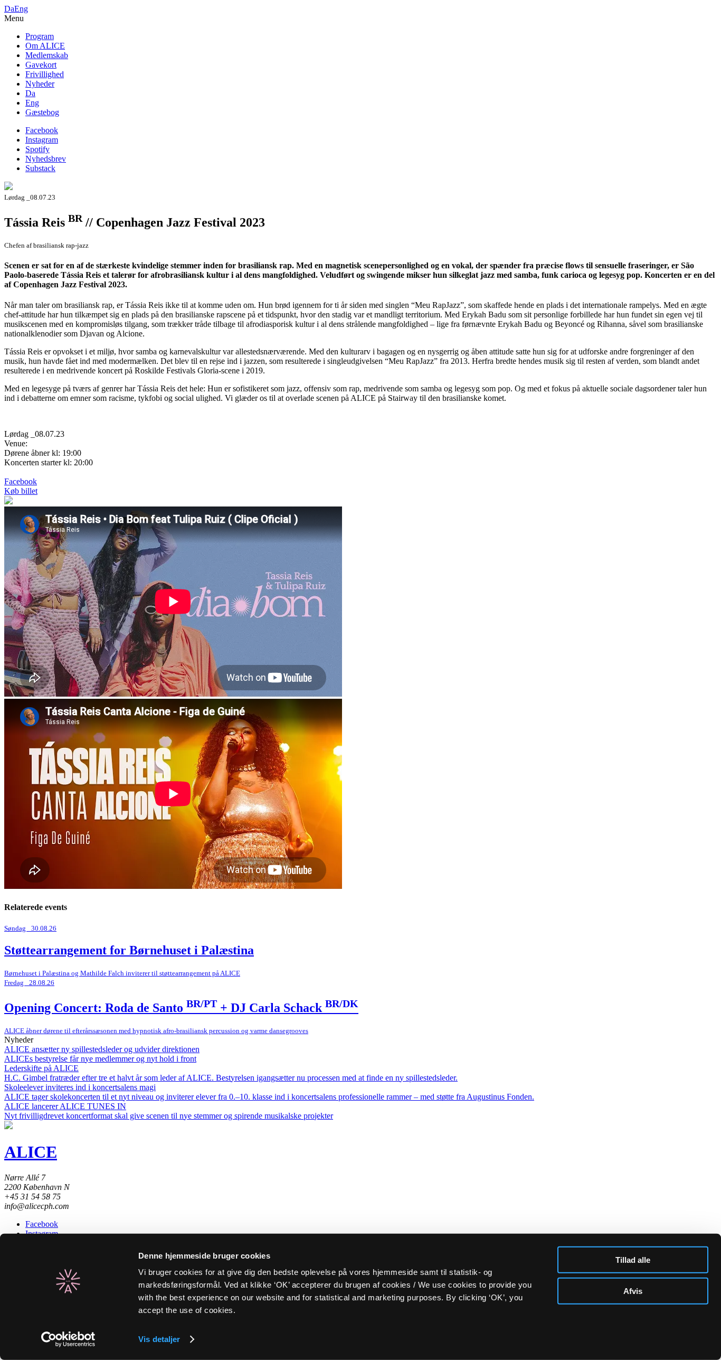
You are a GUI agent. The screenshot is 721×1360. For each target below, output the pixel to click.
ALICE (30, 1151)
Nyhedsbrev (45, 158)
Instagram (41, 139)
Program (39, 36)
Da (9, 8)
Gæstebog (42, 112)
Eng (21, 8)
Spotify (37, 149)
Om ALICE (45, 45)
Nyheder (39, 83)
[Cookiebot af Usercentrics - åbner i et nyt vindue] (68, 1339)
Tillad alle (632, 1259)
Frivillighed (44, 74)
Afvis (632, 1290)
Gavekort (40, 64)
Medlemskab (46, 55)
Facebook (41, 130)
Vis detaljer (159, 1339)
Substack (40, 168)
